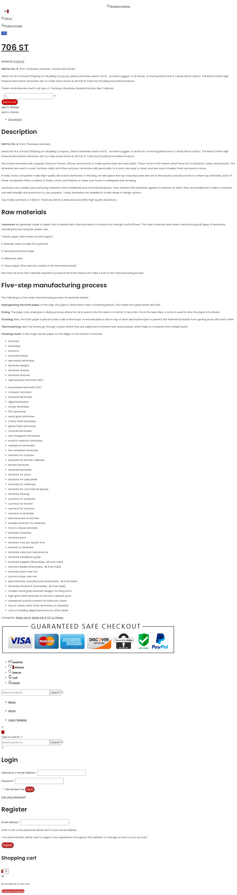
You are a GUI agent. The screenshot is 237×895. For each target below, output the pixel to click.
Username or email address (19, 772)
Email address (10, 822)
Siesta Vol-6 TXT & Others (47, 617)
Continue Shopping (13, 891)
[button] (10, 107)
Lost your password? (13, 797)
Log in (29, 789)
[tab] (122, 119)
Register (7, 845)
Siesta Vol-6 (23, 617)
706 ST (15, 47)
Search (55, 692)
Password (8, 781)
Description (15, 119)
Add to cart (9, 102)
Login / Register (17, 720)
